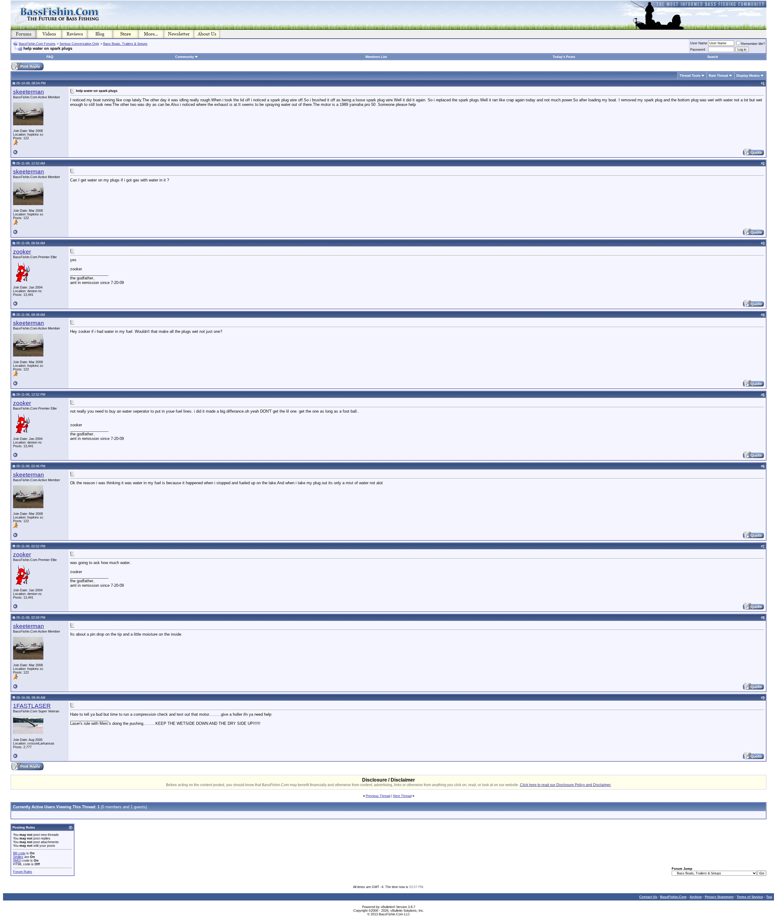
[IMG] (17, 860)
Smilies (18, 857)
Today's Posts (564, 57)
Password (697, 49)
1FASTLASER (32, 706)
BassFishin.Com (673, 897)
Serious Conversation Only (79, 44)
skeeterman (28, 92)
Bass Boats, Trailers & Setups (125, 44)
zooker (22, 251)
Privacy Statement (719, 897)
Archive (696, 897)
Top (769, 897)
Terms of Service (750, 897)
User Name (698, 43)
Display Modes (748, 75)
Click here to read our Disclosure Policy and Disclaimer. (565, 785)
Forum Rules (22, 871)
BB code (19, 853)
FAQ (49, 57)
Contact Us (648, 897)
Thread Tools (690, 75)
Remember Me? (753, 44)
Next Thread (402, 796)
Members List (376, 57)
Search (712, 57)
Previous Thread (378, 796)
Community (184, 57)
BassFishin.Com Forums (37, 44)
